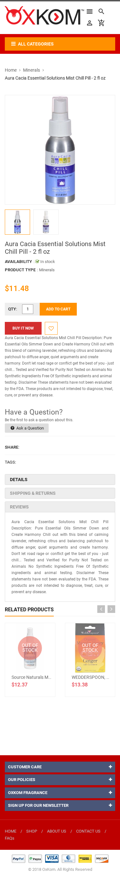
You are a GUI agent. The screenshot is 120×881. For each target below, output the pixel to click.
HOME (10, 831)
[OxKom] (60, 858)
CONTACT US (88, 831)
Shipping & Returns (33, 493)
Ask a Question (29, 428)
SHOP (31, 831)
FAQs (9, 838)
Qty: (12, 309)
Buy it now (23, 328)
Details (19, 479)
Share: (12, 447)
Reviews (19, 506)
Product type (20, 269)
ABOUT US (56, 831)
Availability (18, 261)
